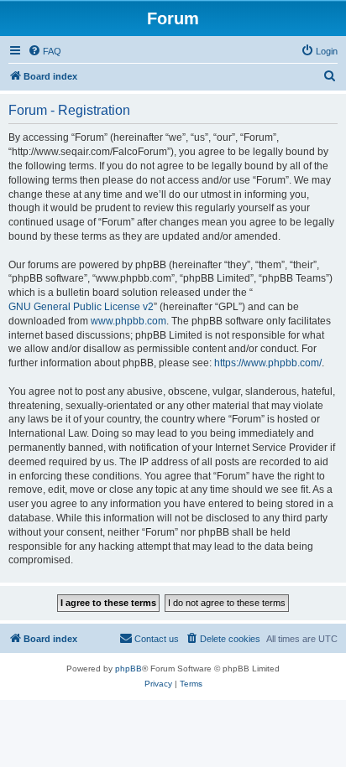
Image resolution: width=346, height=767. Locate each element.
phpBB (128, 668)
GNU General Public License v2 (81, 307)
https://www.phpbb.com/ (268, 363)
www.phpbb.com (128, 321)
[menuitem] (44, 51)
